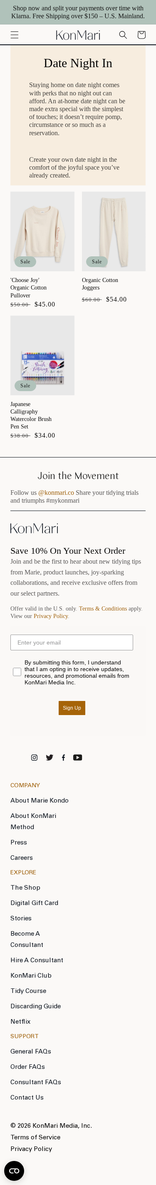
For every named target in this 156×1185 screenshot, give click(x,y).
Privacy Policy (51, 616)
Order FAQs (27, 1067)
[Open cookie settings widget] (14, 1171)
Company (25, 786)
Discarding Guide (35, 1007)
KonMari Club (31, 976)
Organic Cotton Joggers (100, 284)
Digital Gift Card (34, 903)
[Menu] (14, 35)
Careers (21, 858)
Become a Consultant (26, 940)
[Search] (123, 35)
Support (24, 1037)
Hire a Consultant (36, 961)
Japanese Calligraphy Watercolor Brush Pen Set (31, 415)
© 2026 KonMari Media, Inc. (51, 1126)
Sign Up (72, 708)
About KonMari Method (33, 822)
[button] (141, 35)
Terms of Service (35, 1138)
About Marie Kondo (39, 801)
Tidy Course (28, 991)
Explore (23, 873)
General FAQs (30, 1052)
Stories (21, 919)
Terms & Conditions (103, 609)
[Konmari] (34, 531)
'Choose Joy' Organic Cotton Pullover (28, 287)
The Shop (25, 888)
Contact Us (27, 1098)
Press (18, 843)
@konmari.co (56, 492)
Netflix (20, 1022)
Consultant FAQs (35, 1083)
